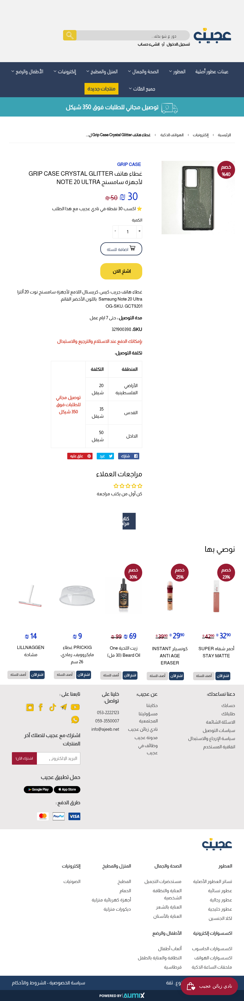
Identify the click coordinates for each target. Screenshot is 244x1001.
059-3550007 (107, 720)
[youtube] (75, 710)
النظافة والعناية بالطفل (160, 957)
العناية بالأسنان (167, 916)
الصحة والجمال (145, 70)
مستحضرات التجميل (163, 881)
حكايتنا (152, 705)
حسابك (228, 705)
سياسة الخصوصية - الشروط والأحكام (48, 982)
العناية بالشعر (169, 906)
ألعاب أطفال (170, 948)
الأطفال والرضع (29, 70)
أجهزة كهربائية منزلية (111, 899)
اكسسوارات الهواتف (213, 957)
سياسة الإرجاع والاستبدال (211, 738)
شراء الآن (121, 271)
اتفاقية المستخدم (219, 746)
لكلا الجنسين (220, 918)
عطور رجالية (221, 899)
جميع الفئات (143, 87)
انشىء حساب (148, 44)
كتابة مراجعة (126, 521)
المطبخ (124, 881)
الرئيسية (224, 135)
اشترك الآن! (24, 758)
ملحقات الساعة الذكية (212, 966)
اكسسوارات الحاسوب (212, 948)
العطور (178, 70)
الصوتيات (71, 881)
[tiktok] (52, 710)
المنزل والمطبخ (104, 70)
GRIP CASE (129, 164)
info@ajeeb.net (105, 729)
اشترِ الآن (223, 676)
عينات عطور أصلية (212, 70)
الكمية (137, 220)
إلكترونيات (66, 70)
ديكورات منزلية (117, 909)
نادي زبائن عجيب (143, 729)
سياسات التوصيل (219, 730)
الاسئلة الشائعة (220, 722)
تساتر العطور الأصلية (212, 881)
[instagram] (30, 710)
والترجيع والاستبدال (75, 341)
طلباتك (228, 713)
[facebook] (41, 710)
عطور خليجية (220, 909)
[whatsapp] (75, 723)
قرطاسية (173, 966)
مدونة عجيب (146, 737)
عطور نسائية (220, 890)
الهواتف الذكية (172, 135)
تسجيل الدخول (178, 44)
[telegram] (64, 710)
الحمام (125, 890)
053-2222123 (108, 712)
